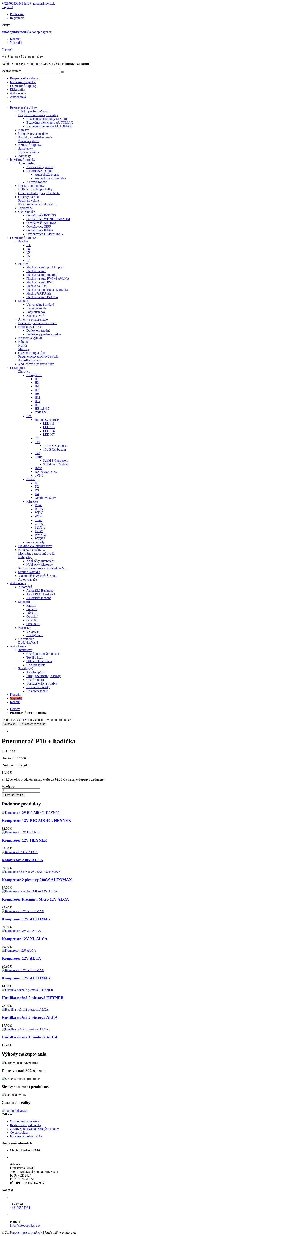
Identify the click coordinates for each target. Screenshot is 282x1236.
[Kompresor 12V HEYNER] (21, 832)
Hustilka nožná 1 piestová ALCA (30, 1037)
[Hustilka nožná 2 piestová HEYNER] (27, 990)
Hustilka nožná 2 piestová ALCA (30, 1017)
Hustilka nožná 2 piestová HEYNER (33, 998)
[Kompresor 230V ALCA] (20, 852)
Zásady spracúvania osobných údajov (34, 1129)
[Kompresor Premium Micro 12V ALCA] (29, 891)
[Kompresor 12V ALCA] (19, 950)
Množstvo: (8, 786)
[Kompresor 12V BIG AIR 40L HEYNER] (31, 812)
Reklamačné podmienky (25, 1125)
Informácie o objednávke (26, 1136)
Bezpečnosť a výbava (24, 78)
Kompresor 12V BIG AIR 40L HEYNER (36, 820)
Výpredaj (16, 42)
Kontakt (15, 39)
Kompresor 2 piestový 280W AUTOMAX (37, 880)
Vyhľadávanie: (11, 71)
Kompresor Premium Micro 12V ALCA (35, 899)
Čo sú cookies (19, 1132)
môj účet (7, 7)
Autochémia (18, 97)
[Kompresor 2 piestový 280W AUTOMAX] (31, 871)
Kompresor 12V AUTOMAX (26, 919)
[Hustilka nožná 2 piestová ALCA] (25, 1009)
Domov (15, 709)
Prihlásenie (17, 14)
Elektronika (17, 89)
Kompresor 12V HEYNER (24, 840)
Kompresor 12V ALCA (21, 958)
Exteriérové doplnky (23, 86)
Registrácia (17, 18)
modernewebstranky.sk (27, 1232)
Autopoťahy (18, 93)
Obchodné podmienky (24, 1121)
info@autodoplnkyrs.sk (39, 3)
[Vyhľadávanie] (62, 72)
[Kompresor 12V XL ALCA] (21, 930)
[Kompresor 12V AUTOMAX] (23, 911)
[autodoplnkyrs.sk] (14, 1110)
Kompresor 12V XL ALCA (24, 939)
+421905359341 (12, 3)
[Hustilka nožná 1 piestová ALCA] (25, 1029)
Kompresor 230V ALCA (22, 860)
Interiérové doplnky (23, 82)
